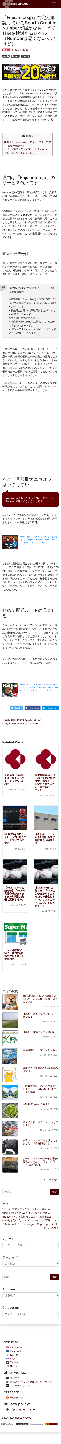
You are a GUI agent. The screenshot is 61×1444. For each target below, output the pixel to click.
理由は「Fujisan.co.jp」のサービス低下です (27, 142)
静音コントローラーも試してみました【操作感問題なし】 (40, 1142)
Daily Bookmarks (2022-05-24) (21, 723)
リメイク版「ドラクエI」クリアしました (40, 1124)
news (48, 1216)
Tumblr (14, 1362)
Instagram (16, 1347)
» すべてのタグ (50, 1227)
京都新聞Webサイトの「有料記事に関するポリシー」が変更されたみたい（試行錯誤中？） (45, 782)
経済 (54, 1224)
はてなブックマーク (23, 1209)
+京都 (22, 1216)
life (37, 1209)
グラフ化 (16, 1220)
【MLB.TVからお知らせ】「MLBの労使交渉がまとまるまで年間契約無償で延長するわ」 (14, 893)
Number (15, 56)
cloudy (6, 1220)
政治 (41, 1216)
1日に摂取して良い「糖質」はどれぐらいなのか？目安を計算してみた (40, 998)
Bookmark (52, 708)
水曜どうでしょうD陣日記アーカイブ (31, 1381)
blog (13, 1212)
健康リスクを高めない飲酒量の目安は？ (40, 1069)
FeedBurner (16, 1397)
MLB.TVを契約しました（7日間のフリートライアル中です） (15, 839)
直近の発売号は (16, 145)
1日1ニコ (15, 1378)
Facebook (34, 708)
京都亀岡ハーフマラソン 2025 (40, 1049)
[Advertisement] (30, 435)
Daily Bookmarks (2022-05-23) (23, 719)
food (36, 1212)
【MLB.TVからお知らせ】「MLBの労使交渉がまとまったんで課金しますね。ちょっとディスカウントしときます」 (45, 896)
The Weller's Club (20, 1385)
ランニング (32, 1216)
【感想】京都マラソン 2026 (39, 1031)
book (14, 1224)
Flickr (13, 1358)
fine (19, 1212)
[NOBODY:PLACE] (16, 4)
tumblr (6, 1212)
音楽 (36, 1224)
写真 (47, 1220)
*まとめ (6, 1209)
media (6, 56)
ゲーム (21, 1224)
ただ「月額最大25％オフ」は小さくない (25, 149)
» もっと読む (51, 1179)
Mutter (6, 50)
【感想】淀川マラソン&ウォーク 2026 (40, 1015)
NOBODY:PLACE (23, 1418)
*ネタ (15, 1216)
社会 (47, 1209)
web (24, 1212)
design (30, 1224)
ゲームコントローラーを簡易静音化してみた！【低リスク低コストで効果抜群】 (40, 1161)
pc (41, 1224)
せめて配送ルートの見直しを (19, 152)
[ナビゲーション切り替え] (54, 4)
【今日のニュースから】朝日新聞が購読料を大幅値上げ (45, 839)
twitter (14, 1354)
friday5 (6, 1216)
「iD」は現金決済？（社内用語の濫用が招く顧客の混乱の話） (14, 954)
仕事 (42, 1209)
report (47, 1224)
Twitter (18, 708)
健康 (30, 1212)
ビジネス (25, 56)
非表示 (30, 136)
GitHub (14, 1366)
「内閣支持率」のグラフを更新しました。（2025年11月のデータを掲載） (40, 1089)
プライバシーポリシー (22, 1409)
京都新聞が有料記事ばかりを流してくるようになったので (14, 779)
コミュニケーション (33, 1220)
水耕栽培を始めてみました (38, 1104)
